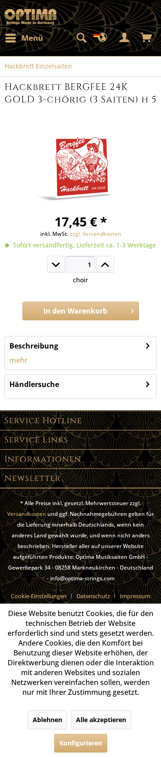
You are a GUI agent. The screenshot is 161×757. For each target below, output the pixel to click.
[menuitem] (23, 38)
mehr (18, 360)
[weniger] (56, 264)
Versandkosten (26, 514)
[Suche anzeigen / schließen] (81, 38)
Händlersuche (34, 384)
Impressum (135, 596)
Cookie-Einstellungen (39, 596)
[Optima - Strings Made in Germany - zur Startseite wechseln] (30, 17)
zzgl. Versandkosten (95, 234)
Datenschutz (93, 596)
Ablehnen (47, 719)
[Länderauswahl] (103, 38)
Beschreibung (33, 346)
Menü (32, 38)
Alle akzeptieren (101, 719)
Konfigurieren (80, 743)
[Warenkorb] (147, 38)
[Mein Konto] (125, 38)
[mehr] (105, 264)
